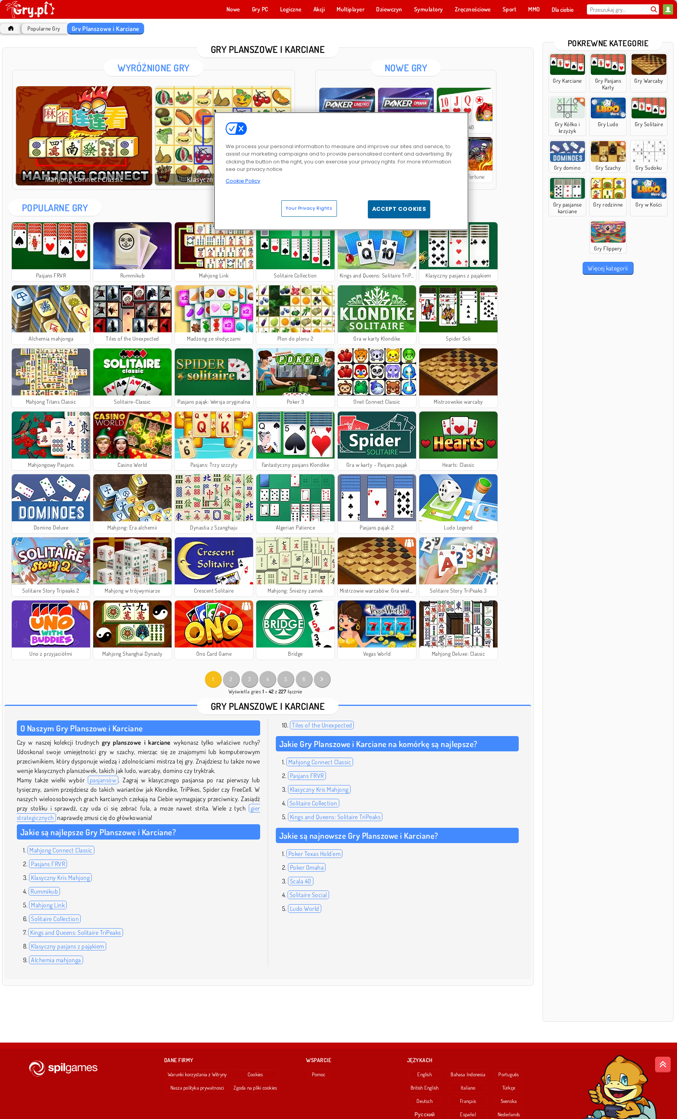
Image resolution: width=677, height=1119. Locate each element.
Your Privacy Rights (309, 208)
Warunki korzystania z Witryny (197, 1074)
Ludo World (304, 908)
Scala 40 (300, 881)
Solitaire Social (308, 895)
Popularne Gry (43, 28)
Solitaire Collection (55, 919)
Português (508, 1074)
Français (468, 1101)
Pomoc (319, 1074)
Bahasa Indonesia (468, 1074)
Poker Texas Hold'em (314, 854)
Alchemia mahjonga (56, 960)
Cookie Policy (243, 181)
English (424, 1074)
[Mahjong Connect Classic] (84, 136)
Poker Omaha (307, 867)
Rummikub (44, 891)
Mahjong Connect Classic (60, 850)
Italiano (468, 1088)
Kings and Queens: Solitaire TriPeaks (75, 932)
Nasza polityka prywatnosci (197, 1088)
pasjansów (103, 780)
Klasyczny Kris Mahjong (60, 877)
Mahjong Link (48, 905)
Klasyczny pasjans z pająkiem (67, 946)
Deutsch (424, 1101)
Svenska (509, 1101)
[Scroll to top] (663, 1064)
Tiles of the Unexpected (322, 725)
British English (424, 1088)
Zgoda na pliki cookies (255, 1088)
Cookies (255, 1074)
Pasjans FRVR (48, 864)
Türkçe (508, 1088)
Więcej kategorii (608, 268)
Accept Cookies (399, 209)
